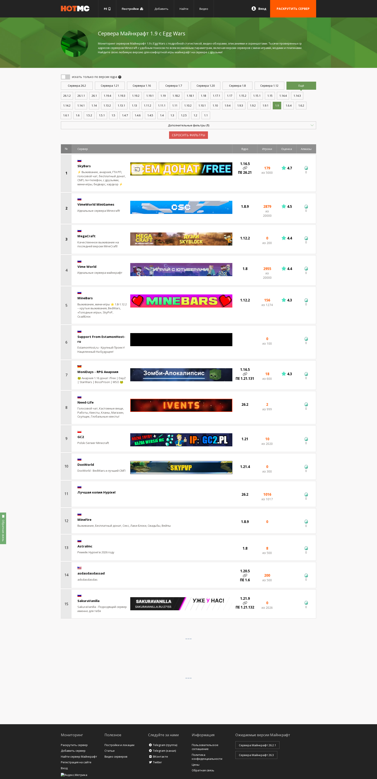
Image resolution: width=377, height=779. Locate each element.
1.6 (77, 115)
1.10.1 (202, 105)
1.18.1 (190, 96)
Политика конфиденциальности (207, 757)
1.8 (237, 86)
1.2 (195, 115)
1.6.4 (288, 105)
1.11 (174, 105)
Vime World (86, 266)
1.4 (162, 115)
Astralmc (84, 546)
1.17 (229, 96)
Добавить (161, 9)
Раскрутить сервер (74, 745)
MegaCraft (86, 236)
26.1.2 (67, 96)
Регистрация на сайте (76, 762)
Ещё (301, 86)
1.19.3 (121, 96)
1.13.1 (121, 105)
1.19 (163, 96)
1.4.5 (150, 115)
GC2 (80, 437)
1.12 (269, 86)
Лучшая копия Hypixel (96, 492)
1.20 (206, 86)
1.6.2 (301, 105)
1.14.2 (66, 105)
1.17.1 (216, 96)
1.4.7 (125, 115)
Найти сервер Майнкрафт (79, 756)
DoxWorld (85, 464)
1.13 (134, 105)
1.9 (277, 105)
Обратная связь (203, 770)
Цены (195, 765)
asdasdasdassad (91, 573)
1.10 (215, 105)
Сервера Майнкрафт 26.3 (256, 755)
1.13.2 (107, 105)
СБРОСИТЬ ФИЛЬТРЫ (188, 135)
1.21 (110, 86)
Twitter (157, 762)
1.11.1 (161, 105)
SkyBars (84, 166)
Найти (184, 9)
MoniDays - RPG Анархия (97, 372)
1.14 (94, 105)
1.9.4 (227, 105)
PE (106, 9)
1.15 (269, 96)
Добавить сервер (73, 751)
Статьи (110, 751)
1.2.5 (184, 115)
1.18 (203, 96)
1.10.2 (188, 105)
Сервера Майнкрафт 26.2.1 (257, 745)
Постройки (131, 9)
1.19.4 (107, 96)
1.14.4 (283, 96)
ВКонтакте (160, 756)
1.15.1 (256, 96)
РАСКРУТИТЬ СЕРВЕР (293, 9)
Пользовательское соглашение (205, 747)
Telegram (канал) (164, 751)
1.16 (142, 86)
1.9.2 (253, 105)
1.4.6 (138, 115)
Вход (262, 9)
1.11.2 (147, 105)
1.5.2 (89, 115)
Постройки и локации (119, 745)
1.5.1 (102, 115)
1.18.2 (176, 96)
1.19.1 (150, 96)
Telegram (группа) (165, 745)
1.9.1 (265, 105)
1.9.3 (240, 105)
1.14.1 (81, 105)
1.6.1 (66, 115)
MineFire (84, 519)
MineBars (85, 298)
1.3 (172, 115)
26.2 (77, 86)
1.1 (206, 115)
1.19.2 (135, 96)
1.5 (113, 115)
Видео (203, 9)
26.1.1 (81, 96)
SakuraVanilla (88, 600)
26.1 (94, 96)
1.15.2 (242, 96)
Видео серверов (116, 756)
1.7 (173, 86)
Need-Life (85, 402)
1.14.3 (297, 96)
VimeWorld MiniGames (95, 204)
